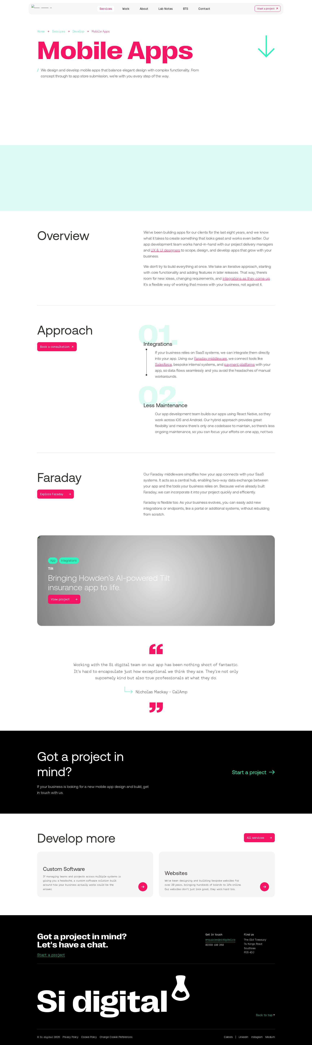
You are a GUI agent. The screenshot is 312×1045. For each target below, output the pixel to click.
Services (105, 8)
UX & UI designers (165, 250)
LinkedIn (243, 1037)
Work (125, 8)
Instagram (257, 1037)
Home (41, 31)
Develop (78, 31)
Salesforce (163, 364)
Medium (270, 1037)
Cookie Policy (89, 1037)
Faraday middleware (210, 358)
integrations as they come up (246, 278)
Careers (228, 1037)
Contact (204, 8)
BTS (185, 8)
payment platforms (239, 364)
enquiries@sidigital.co (220, 939)
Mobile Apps (101, 31)
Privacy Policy (70, 1037)
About (144, 8)
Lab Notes (166, 8)
